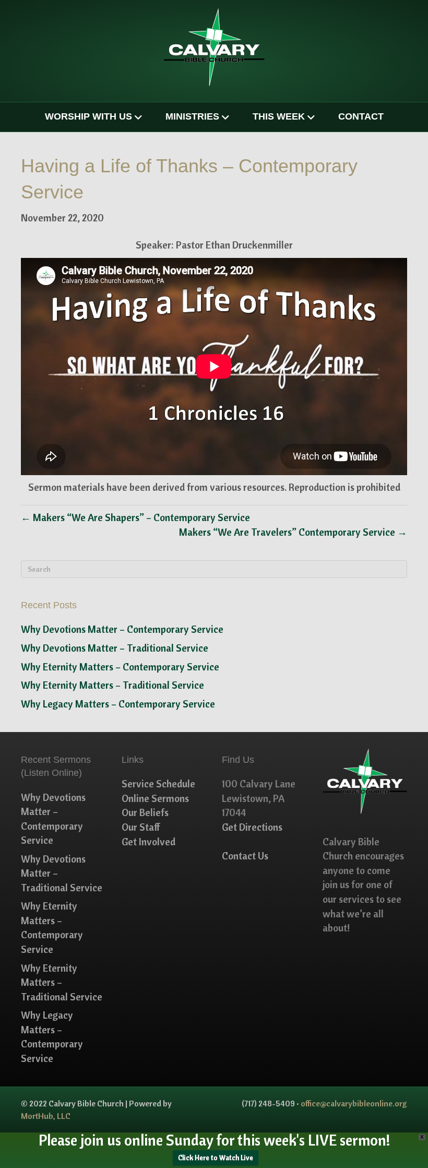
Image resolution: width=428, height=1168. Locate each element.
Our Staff (141, 827)
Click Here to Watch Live (215, 1157)
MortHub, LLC (45, 1116)
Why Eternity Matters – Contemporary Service (120, 666)
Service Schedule (158, 783)
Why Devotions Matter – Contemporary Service (122, 629)
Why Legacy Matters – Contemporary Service (118, 704)
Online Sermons (155, 798)
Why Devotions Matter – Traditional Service (114, 648)
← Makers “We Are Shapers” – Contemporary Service (135, 517)
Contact (361, 116)
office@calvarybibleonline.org (354, 1103)
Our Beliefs (145, 812)
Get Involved (148, 841)
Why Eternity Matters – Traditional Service (112, 685)
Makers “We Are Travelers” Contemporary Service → (293, 532)
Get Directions (252, 827)
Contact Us (245, 856)
